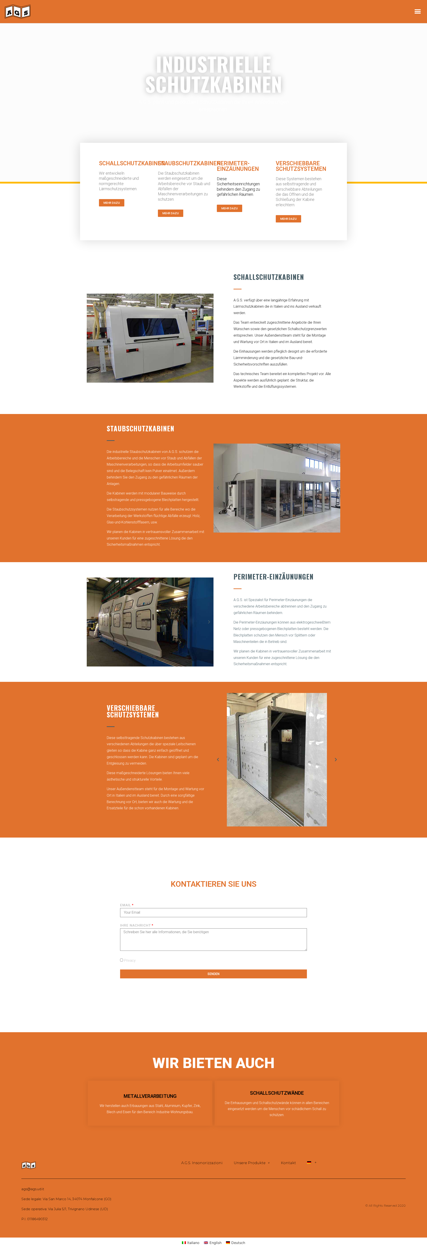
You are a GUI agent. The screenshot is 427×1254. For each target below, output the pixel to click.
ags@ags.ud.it (32, 1189)
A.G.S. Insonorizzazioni (202, 1163)
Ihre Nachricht (135, 925)
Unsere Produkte (250, 1163)
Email (125, 905)
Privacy (130, 960)
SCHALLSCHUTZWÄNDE (277, 1093)
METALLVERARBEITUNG (150, 1096)
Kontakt (288, 1163)
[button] (418, 11)
